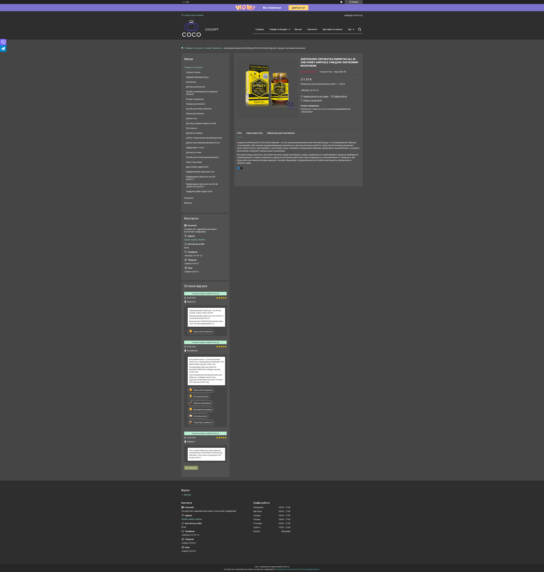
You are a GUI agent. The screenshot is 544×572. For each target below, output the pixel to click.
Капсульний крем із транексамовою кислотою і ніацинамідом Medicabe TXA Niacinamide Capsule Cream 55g (206, 361)
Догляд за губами (194, 133)
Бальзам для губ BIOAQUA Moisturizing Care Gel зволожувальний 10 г (206, 322)
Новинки (188, 198)
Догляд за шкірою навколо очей (201, 123)
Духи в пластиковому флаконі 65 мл (203, 143)
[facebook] (238, 168)
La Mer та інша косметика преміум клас (204, 138)
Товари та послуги (278, 29)
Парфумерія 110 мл (195, 147)
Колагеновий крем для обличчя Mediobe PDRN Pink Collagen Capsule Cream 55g (204, 369)
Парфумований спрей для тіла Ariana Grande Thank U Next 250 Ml (205, 311)
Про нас (298, 29)
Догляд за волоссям (195, 87)
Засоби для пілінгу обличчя (198, 109)
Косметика (191, 82)
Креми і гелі (191, 118)
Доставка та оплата (332, 29)
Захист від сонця (194, 162)
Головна (260, 29)
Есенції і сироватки (213, 48)
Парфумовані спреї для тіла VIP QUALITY (200, 178)
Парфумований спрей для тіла (200, 172)
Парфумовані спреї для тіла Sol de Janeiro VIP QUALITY (202, 185)
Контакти (312, 29)
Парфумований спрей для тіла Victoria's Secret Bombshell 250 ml (206, 317)
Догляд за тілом (193, 152)
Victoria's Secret (193, 72)
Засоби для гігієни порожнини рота (202, 157)
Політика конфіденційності (309, 569)
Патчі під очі (191, 128)
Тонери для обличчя (195, 104)
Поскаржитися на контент (286, 569)
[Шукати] (359, 29)
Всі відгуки (191, 468)
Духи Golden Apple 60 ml (197, 167)
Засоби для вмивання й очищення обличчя (201, 92)
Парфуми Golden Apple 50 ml (199, 191)
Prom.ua (285, 567)
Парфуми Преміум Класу (197, 77)
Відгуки (188, 203)
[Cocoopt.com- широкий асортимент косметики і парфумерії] (191, 29)
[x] (241, 168)
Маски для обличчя (195, 113)
